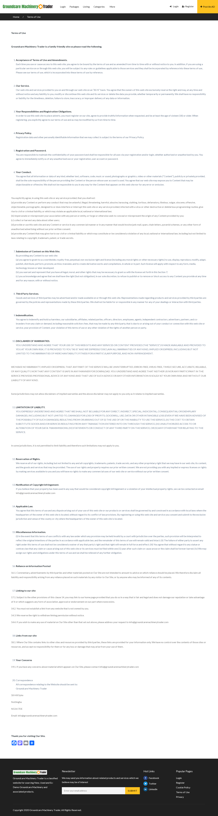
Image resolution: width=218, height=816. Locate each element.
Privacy (180, 796)
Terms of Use (33, 16)
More (112, 6)
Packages (74, 6)
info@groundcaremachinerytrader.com (35, 493)
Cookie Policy (183, 787)
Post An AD (209, 6)
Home (16, 16)
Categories (99, 6)
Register (189, 6)
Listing (86, 6)
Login (63, 6)
